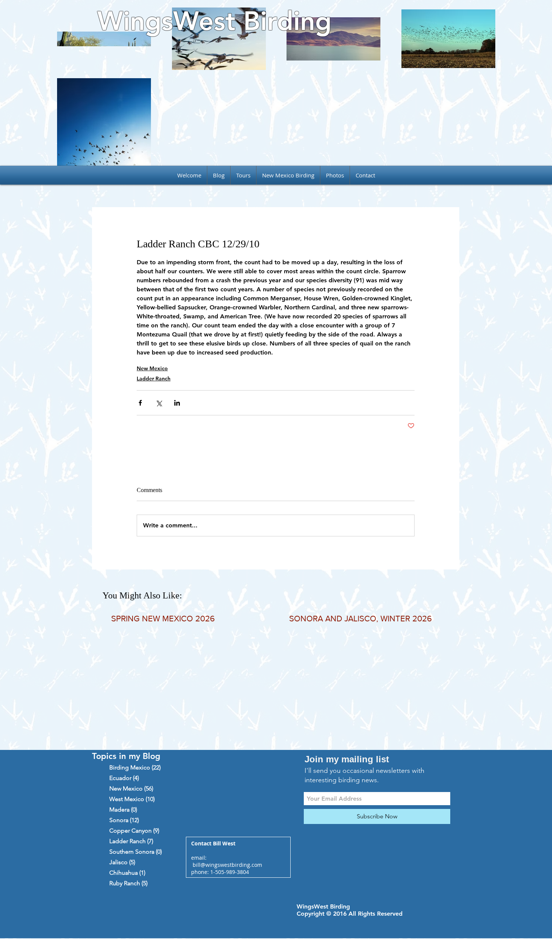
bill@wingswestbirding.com (227, 864)
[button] (243, 175)
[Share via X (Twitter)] (158, 402)
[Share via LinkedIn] (177, 402)
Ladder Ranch (153, 378)
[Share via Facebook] (140, 402)
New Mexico (152, 368)
